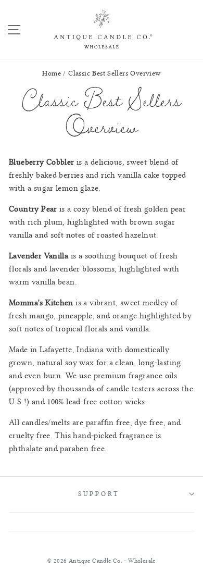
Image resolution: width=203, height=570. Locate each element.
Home (51, 73)
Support (99, 494)
